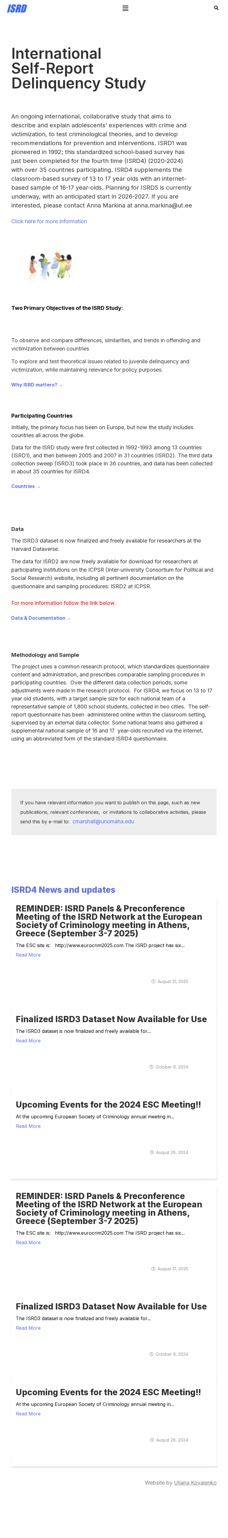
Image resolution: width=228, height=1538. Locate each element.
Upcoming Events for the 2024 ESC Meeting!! (108, 1105)
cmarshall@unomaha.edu (103, 821)
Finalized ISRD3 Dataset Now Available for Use (111, 1019)
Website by (181, 1483)
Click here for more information (49, 221)
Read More (28, 955)
